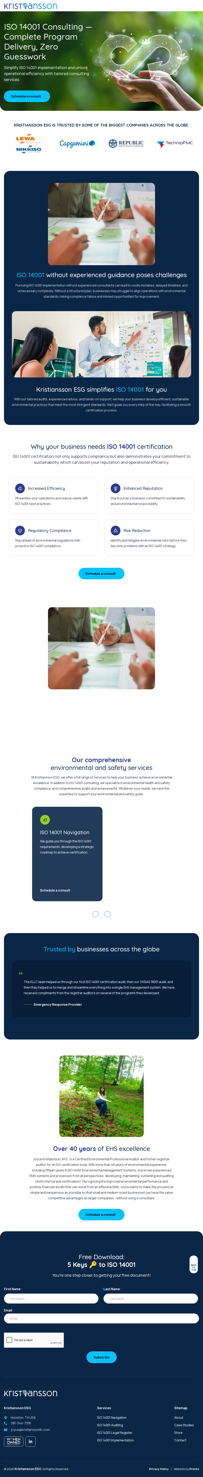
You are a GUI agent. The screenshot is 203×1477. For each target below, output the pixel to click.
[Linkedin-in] (30, 1441)
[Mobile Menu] (196, 6)
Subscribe (102, 1357)
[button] (95, 914)
